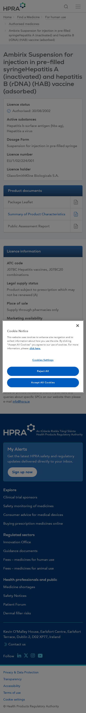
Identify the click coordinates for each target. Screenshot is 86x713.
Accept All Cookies (43, 382)
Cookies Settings (42, 360)
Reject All (43, 371)
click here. (35, 348)
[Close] (77, 325)
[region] (43, 356)
